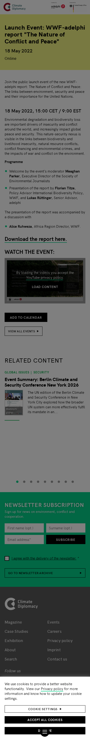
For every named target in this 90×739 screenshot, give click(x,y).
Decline (45, 730)
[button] (45, 709)
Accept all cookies (45, 720)
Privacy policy (52, 688)
